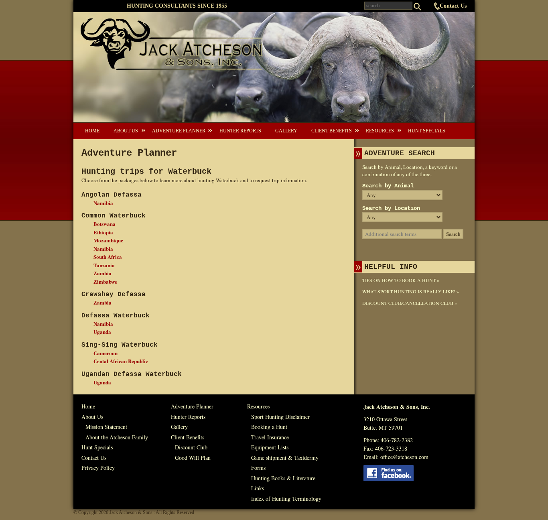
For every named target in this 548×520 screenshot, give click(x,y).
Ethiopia (103, 232)
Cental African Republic (120, 361)
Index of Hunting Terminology (286, 498)
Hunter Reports (240, 131)
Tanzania (104, 265)
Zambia (102, 273)
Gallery (286, 131)
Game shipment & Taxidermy (285, 457)
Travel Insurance (270, 437)
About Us (126, 131)
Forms (258, 467)
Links (257, 488)
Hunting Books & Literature (283, 478)
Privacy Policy (98, 467)
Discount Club (191, 447)
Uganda (102, 331)
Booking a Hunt (269, 427)
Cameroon (105, 353)
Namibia (103, 203)
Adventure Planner (178, 131)
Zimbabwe (105, 281)
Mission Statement (106, 427)
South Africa (107, 256)
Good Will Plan (193, 457)
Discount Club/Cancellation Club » (409, 303)
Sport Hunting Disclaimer (280, 416)
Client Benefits (331, 131)
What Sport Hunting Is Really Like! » (410, 291)
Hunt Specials (426, 131)
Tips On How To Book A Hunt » (400, 280)
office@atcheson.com (404, 457)
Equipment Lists (269, 447)
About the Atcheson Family (116, 437)
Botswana (104, 224)
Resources (380, 131)
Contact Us (453, 6)
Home (92, 131)
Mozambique (108, 240)
